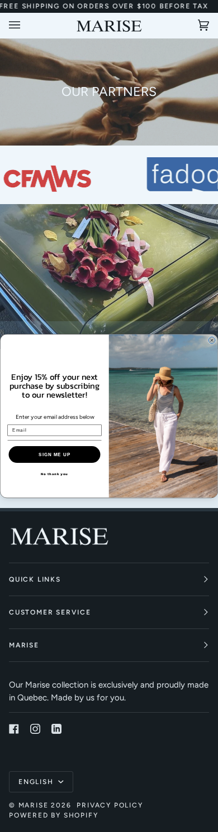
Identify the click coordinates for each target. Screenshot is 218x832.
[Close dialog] (211, 340)
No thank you (54, 473)
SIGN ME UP (54, 454)
